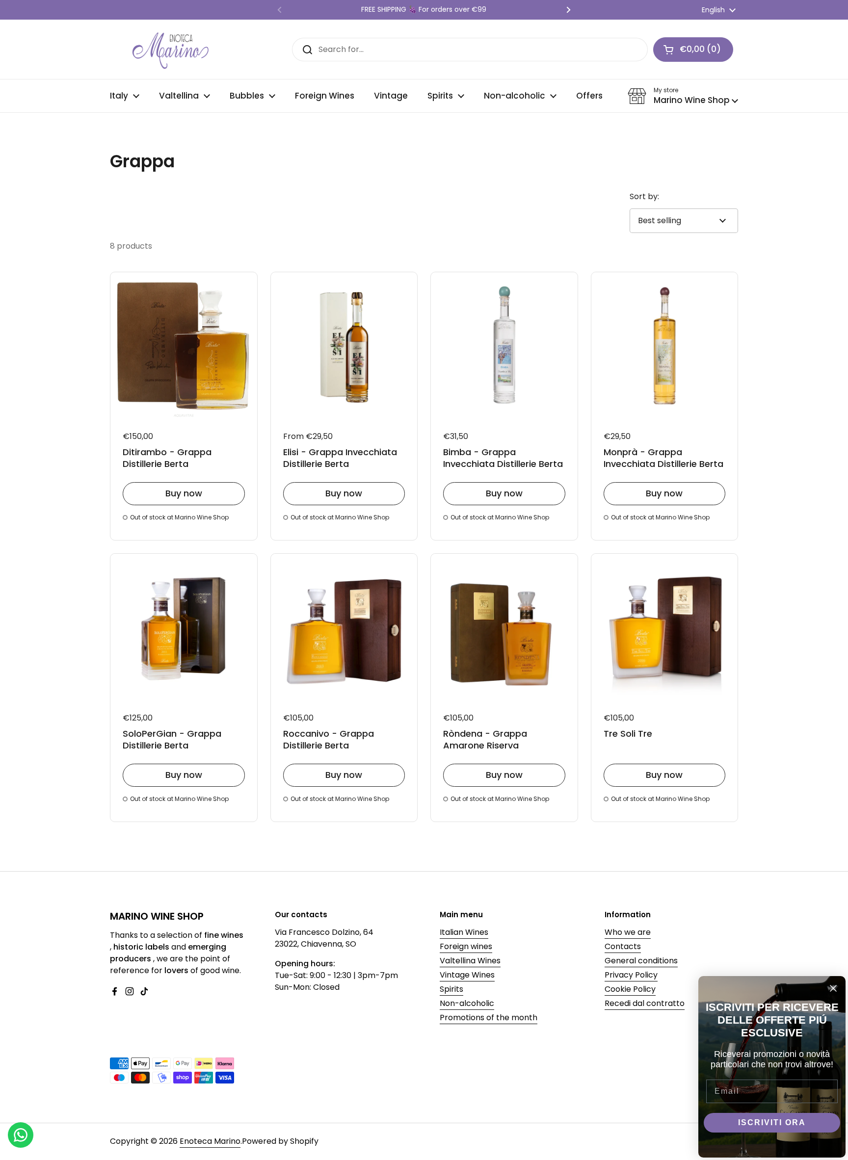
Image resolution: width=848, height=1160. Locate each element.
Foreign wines (466, 946)
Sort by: (644, 196)
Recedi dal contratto (645, 1003)
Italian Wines (464, 932)
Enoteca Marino (210, 1141)
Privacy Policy (631, 974)
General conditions (641, 960)
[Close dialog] (833, 988)
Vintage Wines (467, 974)
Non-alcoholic (467, 1003)
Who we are (628, 932)
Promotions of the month (488, 1017)
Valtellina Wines (470, 960)
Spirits (451, 989)
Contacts (623, 946)
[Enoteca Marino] (171, 49)
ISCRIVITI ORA (772, 1122)
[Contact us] (20, 1135)
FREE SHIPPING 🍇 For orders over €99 (423, 9)
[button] (693, 49)
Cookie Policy (630, 989)
